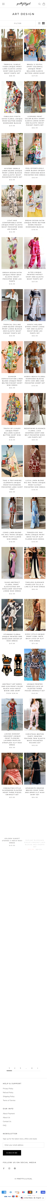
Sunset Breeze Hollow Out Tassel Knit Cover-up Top (35, 890)
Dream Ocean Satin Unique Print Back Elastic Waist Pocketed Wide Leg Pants (12, 277)
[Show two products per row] (43, 23)
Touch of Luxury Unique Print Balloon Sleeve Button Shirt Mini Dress (12, 433)
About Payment (9, 1113)
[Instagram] (9, 1168)
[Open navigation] (3, 4)
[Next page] (37, 1068)
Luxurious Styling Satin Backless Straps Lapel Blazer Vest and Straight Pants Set (12, 892)
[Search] (39, 4)
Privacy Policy (8, 1088)
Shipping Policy (8, 1096)
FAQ (4, 1125)
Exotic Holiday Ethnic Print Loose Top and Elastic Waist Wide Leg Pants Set (35, 329)
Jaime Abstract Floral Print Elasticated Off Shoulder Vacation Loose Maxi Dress (12, 587)
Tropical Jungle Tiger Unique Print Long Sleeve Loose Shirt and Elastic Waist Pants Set (12, 69)
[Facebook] (4, 1168)
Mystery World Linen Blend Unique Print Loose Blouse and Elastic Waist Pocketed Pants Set (12, 173)
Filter (17, 23)
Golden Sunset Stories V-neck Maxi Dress (12, 840)
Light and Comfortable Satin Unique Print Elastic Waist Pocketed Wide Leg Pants (12, 225)
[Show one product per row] (39, 23)
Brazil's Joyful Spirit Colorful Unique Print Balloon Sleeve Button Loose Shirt (35, 69)
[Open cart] (44, 4)
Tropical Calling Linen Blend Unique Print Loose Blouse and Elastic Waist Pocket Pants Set (12, 329)
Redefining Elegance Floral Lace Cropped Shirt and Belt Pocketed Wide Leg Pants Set (34, 433)
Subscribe (12, 1153)
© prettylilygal (23, 1179)
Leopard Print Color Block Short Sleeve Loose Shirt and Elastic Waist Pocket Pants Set (35, 121)
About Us (6, 1117)
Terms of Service (9, 1100)
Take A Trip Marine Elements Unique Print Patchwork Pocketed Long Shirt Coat (12, 485)
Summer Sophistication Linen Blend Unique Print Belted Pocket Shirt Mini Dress (12, 381)
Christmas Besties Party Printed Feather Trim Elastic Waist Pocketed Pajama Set (34, 738)
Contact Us (7, 1121)
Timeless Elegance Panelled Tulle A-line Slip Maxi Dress (35, 584)
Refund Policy (8, 1092)
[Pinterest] (15, 1168)
